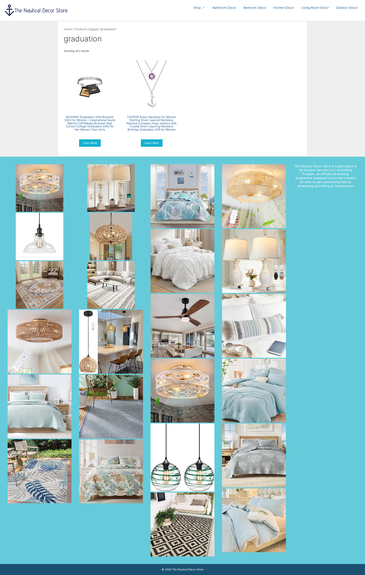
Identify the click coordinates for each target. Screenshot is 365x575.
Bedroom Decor (255, 8)
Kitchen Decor (284, 8)
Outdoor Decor (347, 8)
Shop (197, 8)
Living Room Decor (315, 8)
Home (68, 29)
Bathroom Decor (224, 8)
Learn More (90, 142)
